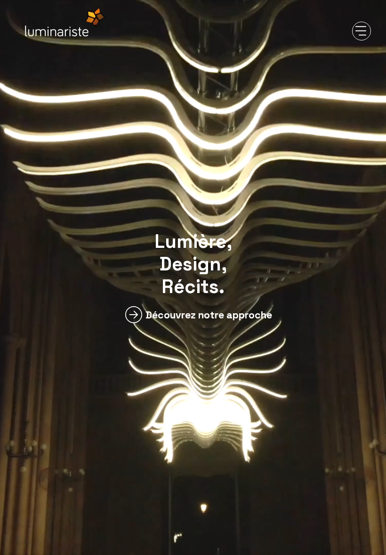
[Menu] (361, 31)
